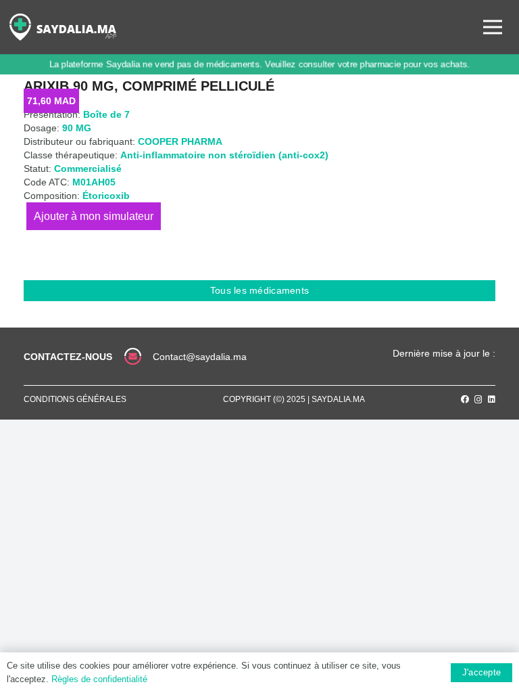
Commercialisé (88, 168)
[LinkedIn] (491, 399)
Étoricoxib (106, 195)
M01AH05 (94, 182)
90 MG (76, 127)
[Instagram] (478, 399)
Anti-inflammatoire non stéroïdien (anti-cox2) (224, 155)
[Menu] (493, 27)
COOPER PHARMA (180, 141)
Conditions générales (75, 399)
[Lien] (62, 27)
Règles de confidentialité (99, 679)
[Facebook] (465, 399)
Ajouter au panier (93, 216)
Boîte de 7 (106, 114)
